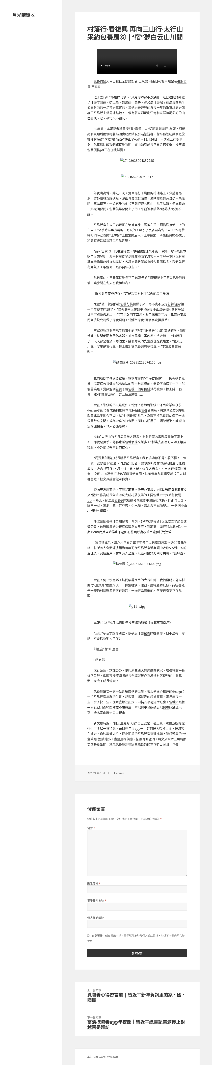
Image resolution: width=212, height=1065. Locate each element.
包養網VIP (151, 490)
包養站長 (173, 304)
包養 (100, 278)
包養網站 (165, 415)
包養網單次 (101, 691)
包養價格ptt (95, 150)
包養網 (181, 315)
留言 (91, 828)
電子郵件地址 (96, 900)
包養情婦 (100, 81)
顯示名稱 (94, 883)
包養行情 (126, 304)
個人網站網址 (95, 918)
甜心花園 (130, 532)
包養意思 (158, 543)
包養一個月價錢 (139, 389)
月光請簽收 (23, 15)
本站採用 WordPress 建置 (102, 1057)
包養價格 (159, 262)
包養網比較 (101, 145)
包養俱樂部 (117, 209)
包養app (159, 495)
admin (120, 773)
